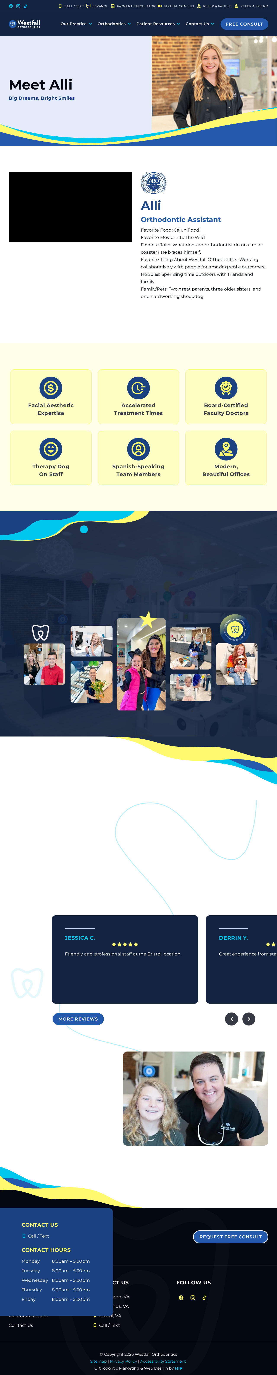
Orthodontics (112, 23)
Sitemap (98, 1361)
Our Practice (74, 23)
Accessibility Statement (162, 1361)
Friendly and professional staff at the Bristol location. (123, 954)
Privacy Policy (123, 1361)
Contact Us (197, 23)
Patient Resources (156, 23)
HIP (179, 1368)
